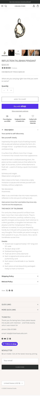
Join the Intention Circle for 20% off (20, 2)
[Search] (7, 6)
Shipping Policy (8, 276)
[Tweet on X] (7, 290)
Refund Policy (7, 282)
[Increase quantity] (11, 90)
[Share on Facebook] (9, 290)
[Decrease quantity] (3, 90)
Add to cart (20, 99)
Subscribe (20, 367)
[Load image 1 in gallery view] (20, 28)
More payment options (20, 111)
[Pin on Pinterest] (12, 290)
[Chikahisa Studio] (20, 6)
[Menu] (2, 6)
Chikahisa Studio (11, 388)
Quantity (5, 86)
